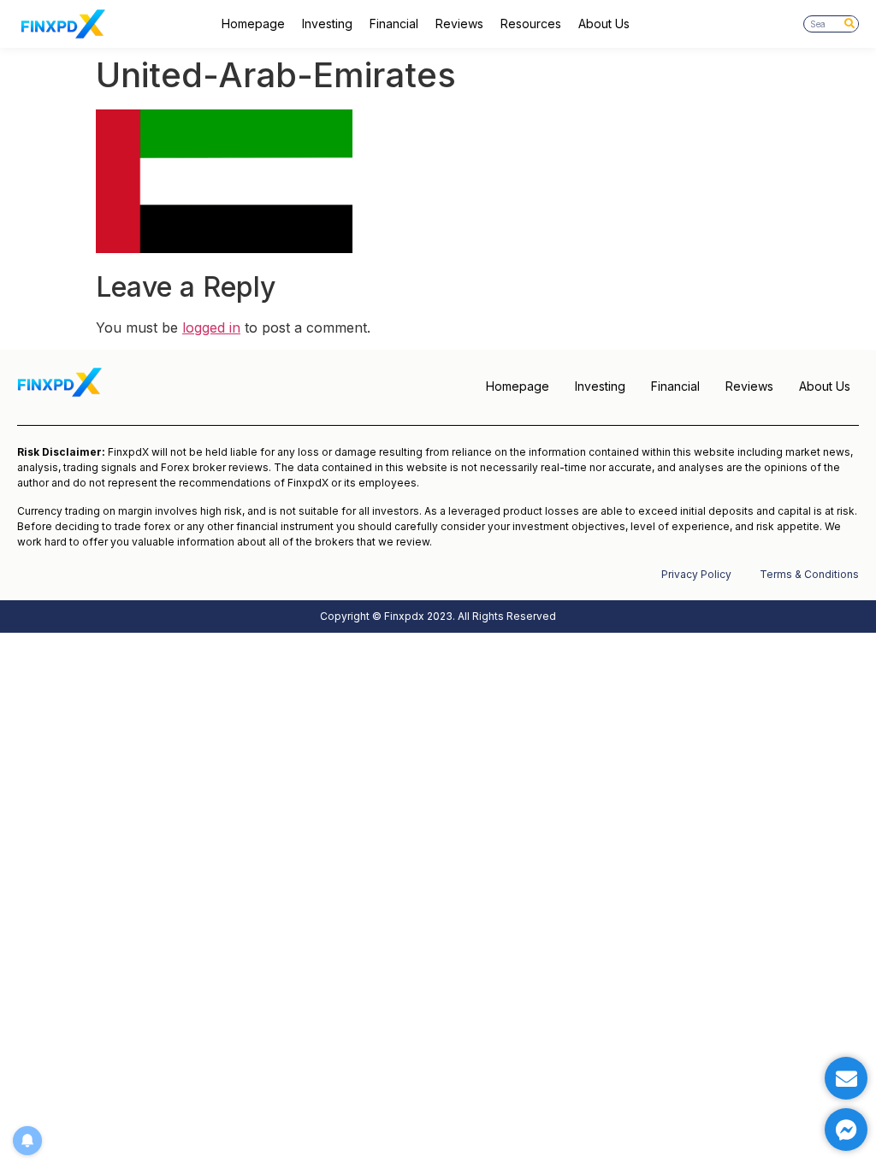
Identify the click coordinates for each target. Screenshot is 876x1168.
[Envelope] (846, 1078)
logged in (211, 327)
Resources (530, 23)
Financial (394, 23)
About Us (604, 23)
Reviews (459, 23)
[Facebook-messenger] (846, 1129)
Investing (327, 23)
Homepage (253, 23)
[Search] (849, 24)
